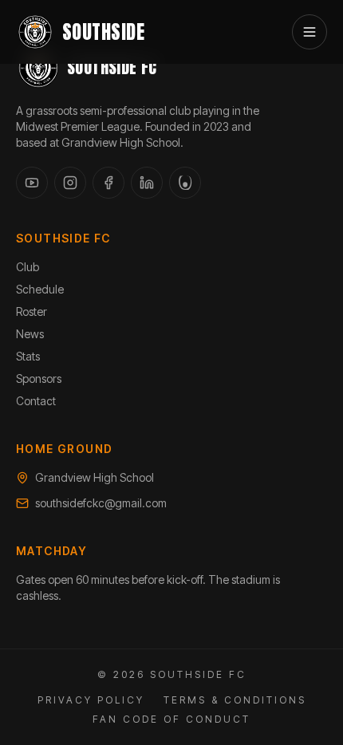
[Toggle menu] (309, 31)
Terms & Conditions (235, 700)
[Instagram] (70, 183)
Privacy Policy (90, 700)
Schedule (40, 289)
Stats (28, 356)
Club (27, 267)
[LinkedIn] (147, 183)
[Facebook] (108, 183)
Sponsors (38, 378)
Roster (31, 311)
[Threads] (185, 183)
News (30, 334)
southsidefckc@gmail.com (101, 503)
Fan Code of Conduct (171, 719)
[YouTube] (32, 183)
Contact (36, 401)
